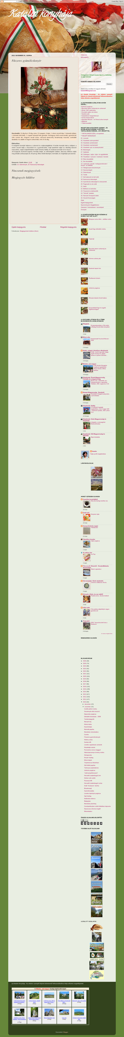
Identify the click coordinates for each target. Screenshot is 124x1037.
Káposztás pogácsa (90, 714)
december (88, 704)
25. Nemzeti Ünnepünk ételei (90, 195)
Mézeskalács (88, 811)
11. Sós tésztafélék (86, 161)
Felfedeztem (94, 527)
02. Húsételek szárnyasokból (90, 140)
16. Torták (84, 174)
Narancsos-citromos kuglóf (92, 809)
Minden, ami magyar (89, 364)
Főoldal (43, 227)
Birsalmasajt (88, 788)
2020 (85, 676)
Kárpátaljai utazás (89, 747)
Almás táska (88, 724)
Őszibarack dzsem (94, 278)
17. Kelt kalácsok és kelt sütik (90, 177)
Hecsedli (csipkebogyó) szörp (93, 783)
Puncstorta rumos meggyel (92, 750)
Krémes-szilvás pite (95, 258)
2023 (85, 668)
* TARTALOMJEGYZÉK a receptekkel (92, 133)
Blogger (65, 1032)
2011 (84, 699)
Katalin (94, 451)
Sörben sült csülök (89, 778)
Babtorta (84, 121)
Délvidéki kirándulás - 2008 (92, 716)
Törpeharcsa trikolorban (91, 762)
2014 (85, 691)
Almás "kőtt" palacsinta (88, 110)
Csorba (86, 734)
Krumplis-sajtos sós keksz (89, 112)
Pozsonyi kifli (88, 780)
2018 (85, 681)
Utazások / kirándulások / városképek (92, 207)
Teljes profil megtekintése (98, 454)
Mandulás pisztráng (90, 803)
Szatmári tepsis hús (95, 268)
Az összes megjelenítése (106, 633)
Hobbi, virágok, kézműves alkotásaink (95, 350)
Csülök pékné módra (90, 709)
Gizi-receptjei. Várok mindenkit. (93, 581)
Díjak (82, 200)
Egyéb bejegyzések (87, 202)
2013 (85, 694)
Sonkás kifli (87, 742)
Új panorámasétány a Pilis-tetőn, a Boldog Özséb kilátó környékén (100, 326)
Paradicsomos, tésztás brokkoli (100, 596)
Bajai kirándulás (95, 437)
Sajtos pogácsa (95, 541)
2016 (85, 686)
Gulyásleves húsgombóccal (90, 116)
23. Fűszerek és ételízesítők (89, 191)
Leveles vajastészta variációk (93, 744)
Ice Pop (93, 554)
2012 (85, 696)
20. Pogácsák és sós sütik (89, 184)
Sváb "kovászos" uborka (91, 785)
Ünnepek (83, 209)
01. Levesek (84, 138)
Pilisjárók (86, 324)
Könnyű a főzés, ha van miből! (93, 594)
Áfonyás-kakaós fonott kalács (98, 298)
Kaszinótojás (88, 727)
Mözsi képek (88, 760)
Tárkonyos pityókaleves (91, 768)
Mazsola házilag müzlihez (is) (99, 501)
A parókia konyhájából (90, 499)
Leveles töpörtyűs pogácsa (92, 793)
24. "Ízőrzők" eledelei (87, 193)
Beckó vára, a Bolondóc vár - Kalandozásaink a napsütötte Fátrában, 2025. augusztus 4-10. (100, 382)
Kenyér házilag (88, 757)
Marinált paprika (89, 729)
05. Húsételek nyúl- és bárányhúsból (92, 147)
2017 (85, 684)
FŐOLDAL (84, 55)
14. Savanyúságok (86, 170)
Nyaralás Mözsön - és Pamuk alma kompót (94, 119)
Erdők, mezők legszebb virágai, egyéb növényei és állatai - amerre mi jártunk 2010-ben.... (100, 353)
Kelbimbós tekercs (89, 798)
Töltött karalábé (86, 123)
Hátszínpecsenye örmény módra (94, 752)
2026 (85, 661)
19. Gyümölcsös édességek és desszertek (94, 181)
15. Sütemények (22, 164)
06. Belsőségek (85, 150)
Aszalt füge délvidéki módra (97, 229)
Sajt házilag (87, 796)
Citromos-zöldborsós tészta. (99, 582)
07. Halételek (85, 152)
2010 (85, 702)
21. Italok (84, 186)
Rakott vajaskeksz (96, 569)
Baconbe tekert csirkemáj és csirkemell (93, 108)
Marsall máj (87, 721)
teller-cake (86, 607)
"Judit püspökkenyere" (91, 773)
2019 (85, 679)
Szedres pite (85, 114)
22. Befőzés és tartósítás (88, 188)
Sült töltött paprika (89, 765)
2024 (85, 666)
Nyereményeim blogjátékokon (90, 205)
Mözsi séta (86, 337)
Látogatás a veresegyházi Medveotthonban (98, 423)
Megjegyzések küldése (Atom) (29, 231)
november (88, 706)
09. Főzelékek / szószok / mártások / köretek (94, 157)
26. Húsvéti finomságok (88, 198)
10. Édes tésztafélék (87, 159)
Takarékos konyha (89, 539)
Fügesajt (91, 239)
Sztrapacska (88, 755)
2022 (85, 671)
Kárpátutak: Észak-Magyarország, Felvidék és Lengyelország (94, 378)
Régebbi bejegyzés (68, 227)
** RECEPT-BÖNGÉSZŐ (88, 136)
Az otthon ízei (87, 552)
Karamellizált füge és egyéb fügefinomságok (97, 308)
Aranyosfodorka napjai (90, 526)
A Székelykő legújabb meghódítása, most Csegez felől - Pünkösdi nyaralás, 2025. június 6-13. (100, 410)
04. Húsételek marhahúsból (89, 145)
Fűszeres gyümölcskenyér (92, 737)
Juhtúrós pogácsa (86, 106)
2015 (85, 689)
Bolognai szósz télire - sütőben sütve (100, 219)
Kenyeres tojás (95, 514)
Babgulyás (87, 801)
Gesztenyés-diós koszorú (92, 711)
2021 (85, 673)
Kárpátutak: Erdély (89, 405)
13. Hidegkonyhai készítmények (90, 167)
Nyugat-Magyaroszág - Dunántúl (93, 392)
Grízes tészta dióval (87, 117)
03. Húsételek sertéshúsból (89, 143)
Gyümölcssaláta (89, 791)
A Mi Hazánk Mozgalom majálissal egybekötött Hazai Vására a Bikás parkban (100, 368)
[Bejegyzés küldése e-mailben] (36, 162)
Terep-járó (86, 621)
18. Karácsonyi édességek (36, 164)
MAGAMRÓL (85, 57)
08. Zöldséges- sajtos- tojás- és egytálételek (94, 154)
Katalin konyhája (40, 14)
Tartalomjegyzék (89, 719)
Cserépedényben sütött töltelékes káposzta (97, 806)
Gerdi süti (86, 512)
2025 (85, 663)
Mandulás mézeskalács (91, 732)
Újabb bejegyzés (19, 227)
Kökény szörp (88, 739)
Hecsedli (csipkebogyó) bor (92, 775)
